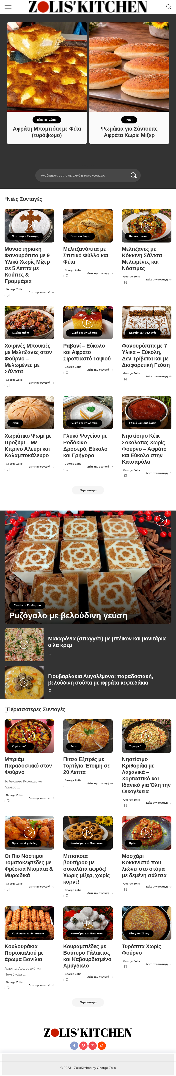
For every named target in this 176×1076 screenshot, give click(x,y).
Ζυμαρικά (135, 746)
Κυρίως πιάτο (138, 236)
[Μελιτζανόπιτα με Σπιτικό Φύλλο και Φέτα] (88, 226)
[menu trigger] (10, 7)
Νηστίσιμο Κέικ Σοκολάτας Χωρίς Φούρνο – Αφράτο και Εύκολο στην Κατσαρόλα (144, 449)
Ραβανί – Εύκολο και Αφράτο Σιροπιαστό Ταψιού (87, 352)
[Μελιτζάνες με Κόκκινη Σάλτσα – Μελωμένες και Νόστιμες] (146, 226)
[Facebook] (74, 1046)
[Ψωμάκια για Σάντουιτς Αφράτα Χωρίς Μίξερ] (129, 67)
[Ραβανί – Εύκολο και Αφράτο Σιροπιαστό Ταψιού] (88, 322)
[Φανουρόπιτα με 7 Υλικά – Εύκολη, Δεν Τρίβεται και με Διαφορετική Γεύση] (146, 322)
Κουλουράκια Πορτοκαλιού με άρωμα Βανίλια (24, 953)
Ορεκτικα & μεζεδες (24, 843)
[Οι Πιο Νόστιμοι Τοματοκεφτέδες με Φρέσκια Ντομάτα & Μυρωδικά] (29, 833)
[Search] (168, 7)
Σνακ (74, 746)
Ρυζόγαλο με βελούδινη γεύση (68, 615)
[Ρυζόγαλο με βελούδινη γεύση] (88, 567)
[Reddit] (102, 1046)
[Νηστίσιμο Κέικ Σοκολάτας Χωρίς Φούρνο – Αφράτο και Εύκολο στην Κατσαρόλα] (146, 413)
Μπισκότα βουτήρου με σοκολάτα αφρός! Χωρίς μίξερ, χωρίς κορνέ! (86, 869)
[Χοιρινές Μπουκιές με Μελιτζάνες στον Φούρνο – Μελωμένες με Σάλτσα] (29, 322)
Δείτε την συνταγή (39, 292)
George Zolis (14, 289)
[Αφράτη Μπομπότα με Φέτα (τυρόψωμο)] (47, 67)
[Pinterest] (83, 1046)
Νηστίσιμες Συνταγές (25, 236)
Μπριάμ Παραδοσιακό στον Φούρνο (28, 765)
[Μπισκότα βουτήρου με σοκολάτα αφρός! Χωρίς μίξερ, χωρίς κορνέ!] (88, 833)
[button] (81, 166)
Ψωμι (129, 119)
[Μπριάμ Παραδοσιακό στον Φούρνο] (29, 736)
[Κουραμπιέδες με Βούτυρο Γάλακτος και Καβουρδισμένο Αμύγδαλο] (88, 923)
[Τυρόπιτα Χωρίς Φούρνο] (146, 923)
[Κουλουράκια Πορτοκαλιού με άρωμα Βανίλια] (29, 923)
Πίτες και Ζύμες (47, 119)
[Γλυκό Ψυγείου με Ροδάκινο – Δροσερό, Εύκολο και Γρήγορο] (88, 413)
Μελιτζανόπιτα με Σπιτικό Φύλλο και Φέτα (85, 255)
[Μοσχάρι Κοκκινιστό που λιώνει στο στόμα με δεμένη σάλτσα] (146, 833)
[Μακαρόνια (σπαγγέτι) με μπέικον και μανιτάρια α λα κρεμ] (24, 644)
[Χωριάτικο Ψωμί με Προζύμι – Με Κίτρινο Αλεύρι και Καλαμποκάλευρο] (29, 413)
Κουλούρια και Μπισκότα (87, 843)
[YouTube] (92, 1046)
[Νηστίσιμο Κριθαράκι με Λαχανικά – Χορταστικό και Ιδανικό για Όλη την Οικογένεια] (146, 736)
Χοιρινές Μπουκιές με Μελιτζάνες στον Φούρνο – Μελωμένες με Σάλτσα (28, 359)
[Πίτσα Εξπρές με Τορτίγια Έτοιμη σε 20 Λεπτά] (88, 736)
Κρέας (133, 843)
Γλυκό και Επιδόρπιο (84, 332)
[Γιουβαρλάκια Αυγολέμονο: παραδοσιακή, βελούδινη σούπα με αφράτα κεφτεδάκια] (24, 682)
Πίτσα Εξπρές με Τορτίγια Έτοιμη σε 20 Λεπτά (86, 765)
